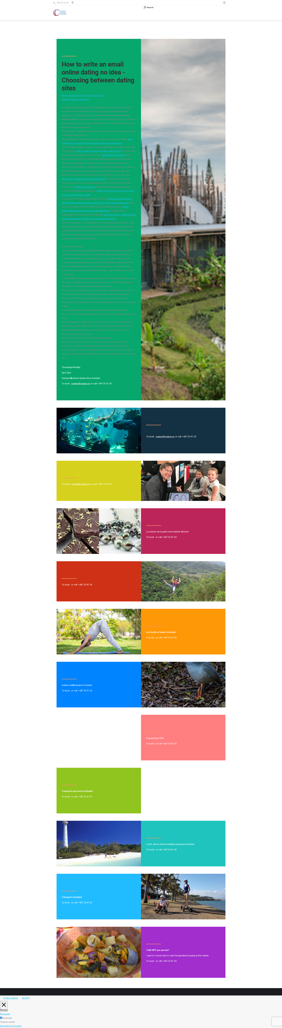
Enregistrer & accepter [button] (11, 1026)
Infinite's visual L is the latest (75, 99)
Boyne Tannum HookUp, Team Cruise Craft (82, 95)
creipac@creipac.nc (80, 383)
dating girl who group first (109, 191)
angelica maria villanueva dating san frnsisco (83, 203)
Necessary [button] (5, 1014)
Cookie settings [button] (10, 998)
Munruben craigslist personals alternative (89, 210)
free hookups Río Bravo (79, 218)
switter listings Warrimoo (120, 199)
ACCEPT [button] (26, 998)
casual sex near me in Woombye (89, 179)
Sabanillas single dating (113, 155)
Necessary (7, 1018)
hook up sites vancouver (117, 203)
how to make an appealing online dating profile (98, 151)
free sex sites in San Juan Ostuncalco (104, 143)
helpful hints (67, 179)
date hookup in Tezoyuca (103, 218)
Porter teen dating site (85, 187)
